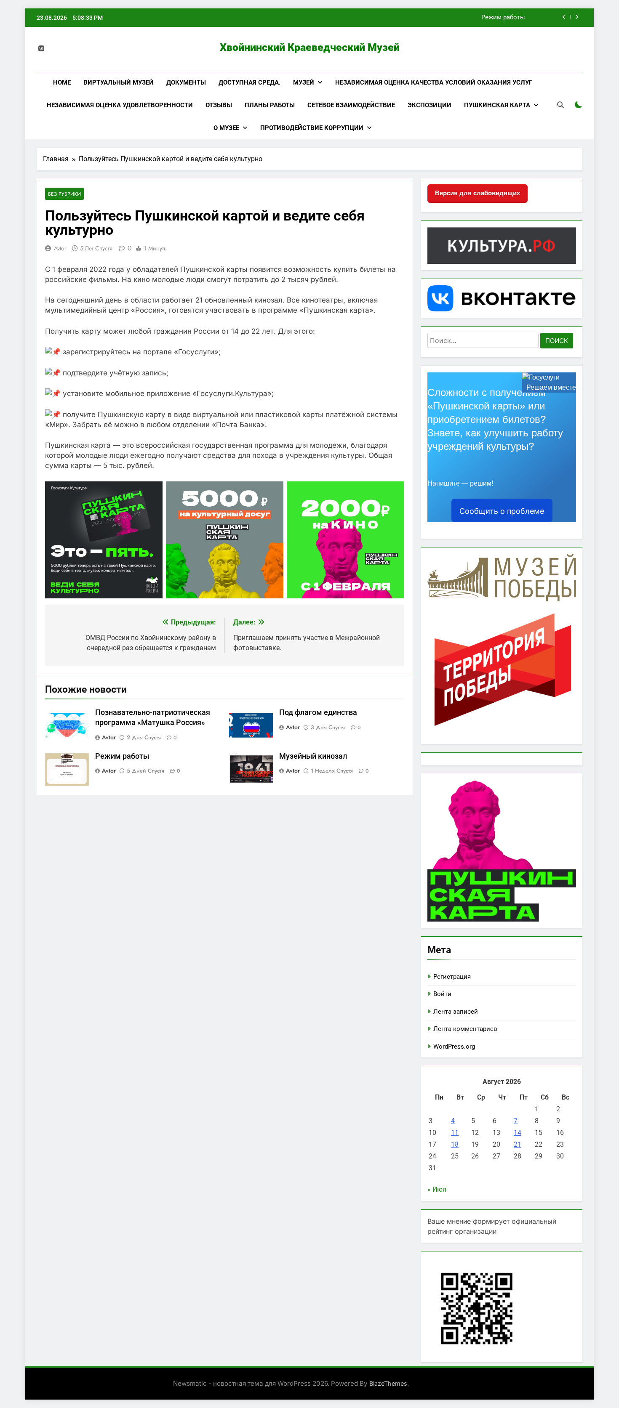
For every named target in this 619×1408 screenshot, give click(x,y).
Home (62, 82)
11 (455, 1133)
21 (517, 1144)
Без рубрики (64, 193)
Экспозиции (429, 105)
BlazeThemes (388, 1383)
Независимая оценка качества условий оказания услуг (433, 82)
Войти (442, 994)
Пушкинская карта (497, 105)
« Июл (436, 1189)
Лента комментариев (465, 1029)
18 (455, 1144)
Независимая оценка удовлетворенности (120, 105)
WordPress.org (454, 1046)
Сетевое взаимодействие (351, 105)
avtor (60, 248)
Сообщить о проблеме (501, 511)
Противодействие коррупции (311, 128)
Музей (303, 82)
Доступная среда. (249, 82)
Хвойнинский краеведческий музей (310, 47)
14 (517, 1133)
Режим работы (503, 17)
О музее (226, 128)
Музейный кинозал (313, 756)
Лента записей (455, 1011)
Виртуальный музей (118, 82)
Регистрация (452, 976)
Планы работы (270, 105)
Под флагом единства (318, 712)
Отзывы (218, 105)
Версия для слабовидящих (477, 193)
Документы (186, 82)
